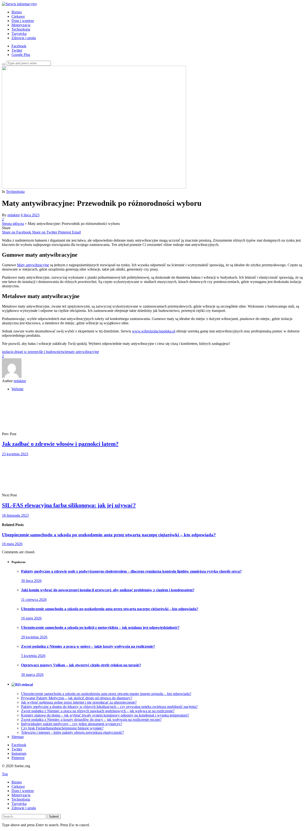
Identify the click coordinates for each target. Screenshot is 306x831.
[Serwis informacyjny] (19, 4)
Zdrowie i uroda (23, 38)
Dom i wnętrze (22, 21)
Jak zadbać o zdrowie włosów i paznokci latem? (60, 444)
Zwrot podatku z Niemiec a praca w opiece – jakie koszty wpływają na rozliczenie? (88, 646)
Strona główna (13, 224)
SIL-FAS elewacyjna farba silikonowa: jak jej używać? (69, 505)
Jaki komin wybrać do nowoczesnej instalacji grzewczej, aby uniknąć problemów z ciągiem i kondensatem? (107, 590)
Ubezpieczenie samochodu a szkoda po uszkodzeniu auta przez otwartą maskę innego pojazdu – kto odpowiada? (106, 694)
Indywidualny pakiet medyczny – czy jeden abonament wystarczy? (71, 724)
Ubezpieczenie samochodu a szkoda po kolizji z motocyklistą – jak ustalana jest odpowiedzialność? (100, 627)
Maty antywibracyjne (33, 265)
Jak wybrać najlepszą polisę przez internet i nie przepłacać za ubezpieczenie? (79, 702)
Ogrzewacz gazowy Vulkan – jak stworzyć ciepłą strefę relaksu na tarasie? (81, 665)
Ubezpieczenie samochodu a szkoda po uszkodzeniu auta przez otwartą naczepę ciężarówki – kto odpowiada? (109, 534)
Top (5, 774)
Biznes (16, 12)
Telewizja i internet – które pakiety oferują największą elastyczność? (72, 732)
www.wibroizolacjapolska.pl (153, 331)
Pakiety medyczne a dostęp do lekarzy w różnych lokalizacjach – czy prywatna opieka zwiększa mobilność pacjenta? (109, 707)
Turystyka (19, 34)
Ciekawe (18, 16)
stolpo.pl (27, 684)
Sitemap (17, 737)
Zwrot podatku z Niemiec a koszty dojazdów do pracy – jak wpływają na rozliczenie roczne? (91, 719)
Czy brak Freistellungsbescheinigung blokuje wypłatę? (62, 728)
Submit (54, 816)
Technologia (20, 29)
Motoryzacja (20, 25)
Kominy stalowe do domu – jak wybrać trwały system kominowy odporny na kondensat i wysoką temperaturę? (105, 715)
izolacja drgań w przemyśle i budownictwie (34, 352)
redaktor (13, 215)
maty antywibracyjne (83, 352)
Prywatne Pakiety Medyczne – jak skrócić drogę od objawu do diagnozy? (76, 698)
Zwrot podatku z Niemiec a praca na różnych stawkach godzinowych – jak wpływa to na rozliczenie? (98, 711)
